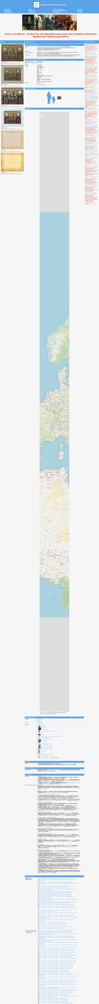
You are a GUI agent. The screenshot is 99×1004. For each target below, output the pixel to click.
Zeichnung (40, 721)
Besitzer (79, 10)
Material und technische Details (36, 59)
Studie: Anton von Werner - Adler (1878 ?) (56, 922)
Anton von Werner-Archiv (53, 4)
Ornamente (43, 742)
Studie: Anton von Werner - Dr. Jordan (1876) (57, 998)
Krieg (50, 737)
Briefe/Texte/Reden (58, 9)
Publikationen (57, 12)
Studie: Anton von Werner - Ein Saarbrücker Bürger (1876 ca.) (61, 992)
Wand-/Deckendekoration (54, 758)
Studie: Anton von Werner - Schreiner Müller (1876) (58, 971)
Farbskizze (40, 719)
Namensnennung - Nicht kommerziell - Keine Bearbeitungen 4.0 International (91, 120)
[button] (54, 411)
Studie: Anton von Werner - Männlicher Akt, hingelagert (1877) (61, 915)
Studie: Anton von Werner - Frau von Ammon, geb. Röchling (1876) (62, 950)
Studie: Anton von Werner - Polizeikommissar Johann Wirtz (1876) (61, 962)
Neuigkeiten (7, 9)
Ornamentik (40, 723)
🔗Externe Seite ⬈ (47, 781)
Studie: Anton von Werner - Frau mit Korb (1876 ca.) (59, 949)
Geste (43, 735)
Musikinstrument (45, 740)
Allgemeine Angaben (33, 44)
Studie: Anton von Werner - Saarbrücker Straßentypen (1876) (60, 965)
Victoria (42, 53)
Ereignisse (80, 9)
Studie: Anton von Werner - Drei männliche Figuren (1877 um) (60, 991)
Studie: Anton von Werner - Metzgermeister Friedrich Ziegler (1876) (62, 960)
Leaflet (42, 712)
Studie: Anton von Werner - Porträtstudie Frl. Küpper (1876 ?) (60, 963)
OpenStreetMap (48, 712)
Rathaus (50, 744)
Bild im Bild (44, 727)
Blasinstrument (45, 729)
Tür (49, 755)
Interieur (39, 722)
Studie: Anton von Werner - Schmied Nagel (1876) (58, 970)
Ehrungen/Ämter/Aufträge (60, 10)
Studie (39, 720)
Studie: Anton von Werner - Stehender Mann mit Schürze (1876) (61, 979)
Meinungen (7, 10)
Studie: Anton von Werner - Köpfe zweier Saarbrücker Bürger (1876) (62, 955)
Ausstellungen (8, 12)
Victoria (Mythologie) (53, 756)
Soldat (50, 749)
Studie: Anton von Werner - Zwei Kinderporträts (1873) (59, 887)
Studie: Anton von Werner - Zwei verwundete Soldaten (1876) (60, 982)
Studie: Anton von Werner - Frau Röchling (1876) (58, 999)
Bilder (30, 9)
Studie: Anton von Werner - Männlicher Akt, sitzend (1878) (60, 926)
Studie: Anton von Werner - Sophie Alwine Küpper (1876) (59, 973)
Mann (50, 738)
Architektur (43, 725)
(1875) (38, 51)
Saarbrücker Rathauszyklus (47, 747)
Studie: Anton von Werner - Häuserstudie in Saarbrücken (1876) (61, 952)
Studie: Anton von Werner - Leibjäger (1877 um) (58, 994)
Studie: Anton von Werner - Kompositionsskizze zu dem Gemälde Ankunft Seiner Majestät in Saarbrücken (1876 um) (56, 988)
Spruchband (42, 751)
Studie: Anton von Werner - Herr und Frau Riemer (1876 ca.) (60, 953)
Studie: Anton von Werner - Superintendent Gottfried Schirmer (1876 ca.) (63, 989)
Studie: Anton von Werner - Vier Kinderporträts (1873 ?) (59, 885)
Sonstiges (80, 12)
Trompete (51, 754)
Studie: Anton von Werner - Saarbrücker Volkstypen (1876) (60, 968)
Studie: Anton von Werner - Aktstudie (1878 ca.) (58, 923)
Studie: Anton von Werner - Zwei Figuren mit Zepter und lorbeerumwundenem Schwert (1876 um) (54, 911)
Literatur (29, 774)
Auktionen (31, 12)
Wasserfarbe (40, 82)
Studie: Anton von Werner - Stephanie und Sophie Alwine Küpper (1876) (63, 981)
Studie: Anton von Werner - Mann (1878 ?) (56, 925)
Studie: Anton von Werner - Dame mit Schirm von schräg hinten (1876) (62, 947)
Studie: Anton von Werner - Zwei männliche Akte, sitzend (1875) (61, 904)
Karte (28, 108)
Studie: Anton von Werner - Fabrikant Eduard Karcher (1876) (60, 1002)
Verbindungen (31, 876)
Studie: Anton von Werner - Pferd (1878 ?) (56, 928)
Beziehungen (32, 10)
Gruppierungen (31, 717)
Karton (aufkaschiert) (42, 84)
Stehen (41, 752)
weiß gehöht (40, 83)
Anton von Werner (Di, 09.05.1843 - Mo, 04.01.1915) (48, 46)
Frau (42, 733)
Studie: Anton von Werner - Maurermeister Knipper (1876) (60, 956)
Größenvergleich (31, 88)
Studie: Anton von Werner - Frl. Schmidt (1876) (57, 1001)
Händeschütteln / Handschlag (55, 736)
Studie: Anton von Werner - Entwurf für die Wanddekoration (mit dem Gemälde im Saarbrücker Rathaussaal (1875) (57, 902)
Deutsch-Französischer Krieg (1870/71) (49, 731)
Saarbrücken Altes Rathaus (47, 745)
